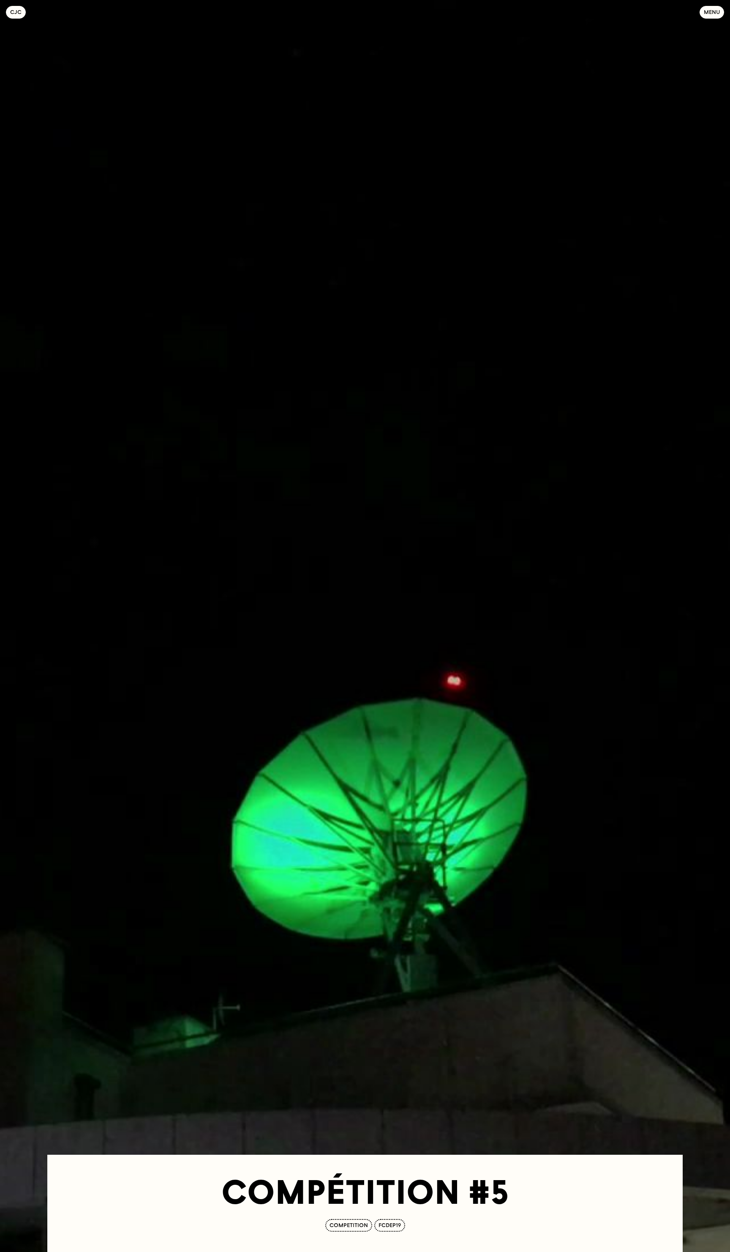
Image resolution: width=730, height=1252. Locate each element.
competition (349, 1225)
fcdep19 (390, 1225)
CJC (18, 12)
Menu (712, 12)
